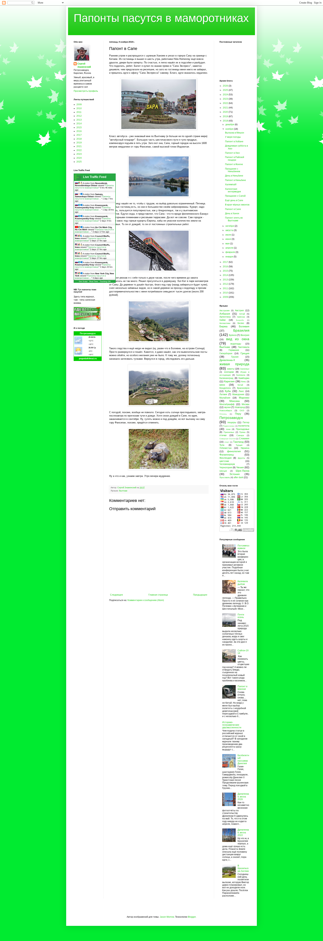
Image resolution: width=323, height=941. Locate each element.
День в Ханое (232, 213)
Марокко (244, 397)
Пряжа (242, 432)
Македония (238, 394)
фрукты (241, 458)
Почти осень (241, 616)
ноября (229, 129)
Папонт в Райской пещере (234, 158)
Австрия (239, 310)
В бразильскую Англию (243, 868)
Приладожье (242, 429)
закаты (230, 369)
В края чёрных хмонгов (237, 204)
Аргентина (225, 317)
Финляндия (225, 458)
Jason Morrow (167, 917)
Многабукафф (226, 404)
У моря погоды (233, 137)
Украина (245, 448)
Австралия (224, 310)
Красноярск (243, 388)
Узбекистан (225, 448)
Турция (239, 445)
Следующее (116, 594)
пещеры (231, 422)
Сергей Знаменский (84, 65)
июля (228, 234)
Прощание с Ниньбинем (232, 170)
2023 (79, 154)
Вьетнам (123, 491)
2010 (79, 108)
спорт (226, 442)
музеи (227, 407)
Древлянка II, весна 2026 (243, 797)
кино (222, 384)
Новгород (240, 407)
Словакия (244, 438)
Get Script (83, 281)
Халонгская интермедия (233, 190)
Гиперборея (225, 353)
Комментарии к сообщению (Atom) (145, 600)
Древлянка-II (227, 360)
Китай (240, 385)
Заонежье (244, 369)
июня (228, 239)
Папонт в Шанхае (242, 687)
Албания (224, 313)
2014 (79, 123)
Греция (245, 353)
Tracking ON (105, 281)
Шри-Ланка (242, 470)
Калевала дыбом (243, 582)
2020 (226, 112)
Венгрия (245, 335)
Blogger (192, 917)
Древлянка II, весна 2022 (243, 832)
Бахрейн (240, 320)
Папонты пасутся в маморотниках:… (92, 197)
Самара (240, 435)
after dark (238, 477)
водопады (235, 343)
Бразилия (241, 330)
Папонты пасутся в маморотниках (161, 18)
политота (243, 425)
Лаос (241, 391)
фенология (234, 451)
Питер (246, 422)
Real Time (93, 281)
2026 (226, 85)
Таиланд (238, 441)
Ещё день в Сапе (234, 200)
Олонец (223, 414)
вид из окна (237, 339)
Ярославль (224, 477)
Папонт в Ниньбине (235, 180)
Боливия (244, 326)
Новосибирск (225, 410)
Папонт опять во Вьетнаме (234, 219)
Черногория (225, 467)
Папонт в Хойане (234, 141)
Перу (238, 413)
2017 (79, 135)
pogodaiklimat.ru (88, 358)
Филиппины (226, 454)
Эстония (234, 474)
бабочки (241, 317)
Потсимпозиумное (243, 547)
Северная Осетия (227, 439)
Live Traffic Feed (94, 177)
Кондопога (225, 388)
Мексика (234, 400)
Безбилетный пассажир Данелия (243, 759)
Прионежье (229, 432)
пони (228, 429)
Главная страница (158, 594)
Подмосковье (229, 426)
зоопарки (229, 372)
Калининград (226, 378)
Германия (234, 350)
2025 (79, 161)
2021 (79, 146)
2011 (78, 112)
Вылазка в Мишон (234, 132)
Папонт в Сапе (233, 209)
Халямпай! (230, 184)
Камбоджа (244, 378)
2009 (79, 104)
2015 (79, 127)
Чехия (240, 467)
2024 (79, 158)
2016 (79, 131)
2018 (79, 139)
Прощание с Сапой (235, 196)
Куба (228, 391)
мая (227, 243)
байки (222, 320)
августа (229, 230)
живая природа (234, 364)
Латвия (223, 394)
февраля (230, 252)
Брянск (232, 335)
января (229, 256)
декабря (230, 124)
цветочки (224, 461)
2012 (79, 116)
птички (223, 435)
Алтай (242, 314)
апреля (229, 248)
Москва (245, 404)
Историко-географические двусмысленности (231, 725)
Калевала (240, 375)
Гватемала (243, 347)
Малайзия (224, 397)
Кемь (243, 381)
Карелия (229, 381)
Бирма (223, 326)
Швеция (223, 471)
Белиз (241, 323)
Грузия (235, 357)
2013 (79, 120)
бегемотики (224, 323)
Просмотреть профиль (86, 91)
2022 (79, 150)
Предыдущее (200, 594)
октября (230, 226)
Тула (221, 445)
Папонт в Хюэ (232, 153)
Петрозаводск (88, 333)
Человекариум (227, 464)
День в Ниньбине (234, 175)
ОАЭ (242, 410)
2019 (79, 142)
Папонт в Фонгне (234, 164)
